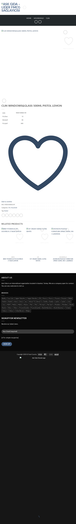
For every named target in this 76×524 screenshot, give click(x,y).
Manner (26, 304)
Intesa (15, 301)
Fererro (45, 298)
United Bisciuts (20, 311)
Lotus (69, 301)
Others (10, 308)
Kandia (45, 301)
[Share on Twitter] (10, 215)
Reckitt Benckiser (47, 308)
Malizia (14, 304)
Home (28, 18)
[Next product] (36, 21)
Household (39, 18)
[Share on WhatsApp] (3, 215)
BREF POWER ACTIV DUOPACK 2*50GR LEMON (13, 260)
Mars (31, 304)
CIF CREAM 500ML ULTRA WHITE (38, 260)
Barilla (3, 298)
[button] (24, 7)
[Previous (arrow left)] (2, 521)
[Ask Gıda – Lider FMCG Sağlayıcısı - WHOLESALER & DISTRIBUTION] (11, 7)
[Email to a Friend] (14, 215)
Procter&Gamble (24, 308)
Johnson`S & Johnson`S (35, 301)
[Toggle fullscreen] (8, 512)
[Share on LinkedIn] (21, 215)
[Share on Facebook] (7, 215)
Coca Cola (10, 298)
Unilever (4, 311)
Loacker (57, 301)
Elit (40, 298)
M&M (8, 304)
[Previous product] (39, 21)
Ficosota (57, 298)
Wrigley (28, 311)
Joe (26, 301)
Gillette (70, 298)
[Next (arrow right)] (8, 521)
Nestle (71, 304)
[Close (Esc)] (19, 512)
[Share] (13, 512)
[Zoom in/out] (2, 512)
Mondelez (57, 304)
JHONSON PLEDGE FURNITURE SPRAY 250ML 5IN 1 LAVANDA (63, 260)
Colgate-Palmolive (20, 298)
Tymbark (68, 308)
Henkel (6, 211)
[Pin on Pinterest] (17, 215)
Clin (48, 18)
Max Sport (42, 304)
